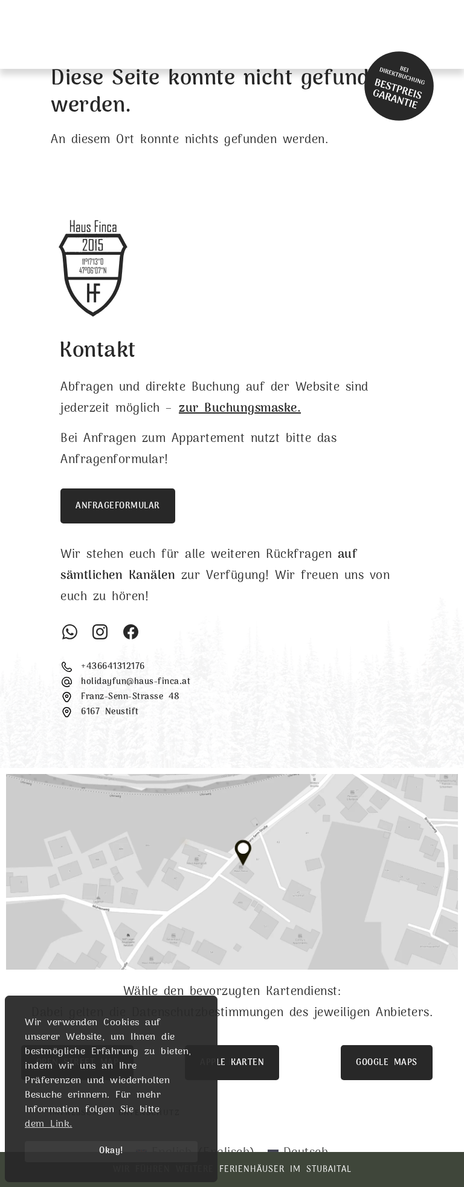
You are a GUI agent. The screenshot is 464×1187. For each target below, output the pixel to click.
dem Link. (48, 1124)
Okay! (111, 1151)
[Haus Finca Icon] (401, 34)
